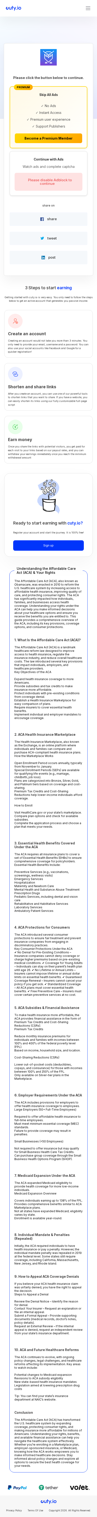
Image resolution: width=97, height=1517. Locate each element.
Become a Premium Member (48, 138)
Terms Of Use (35, 1510)
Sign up (48, 545)
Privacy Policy (14, 1510)
